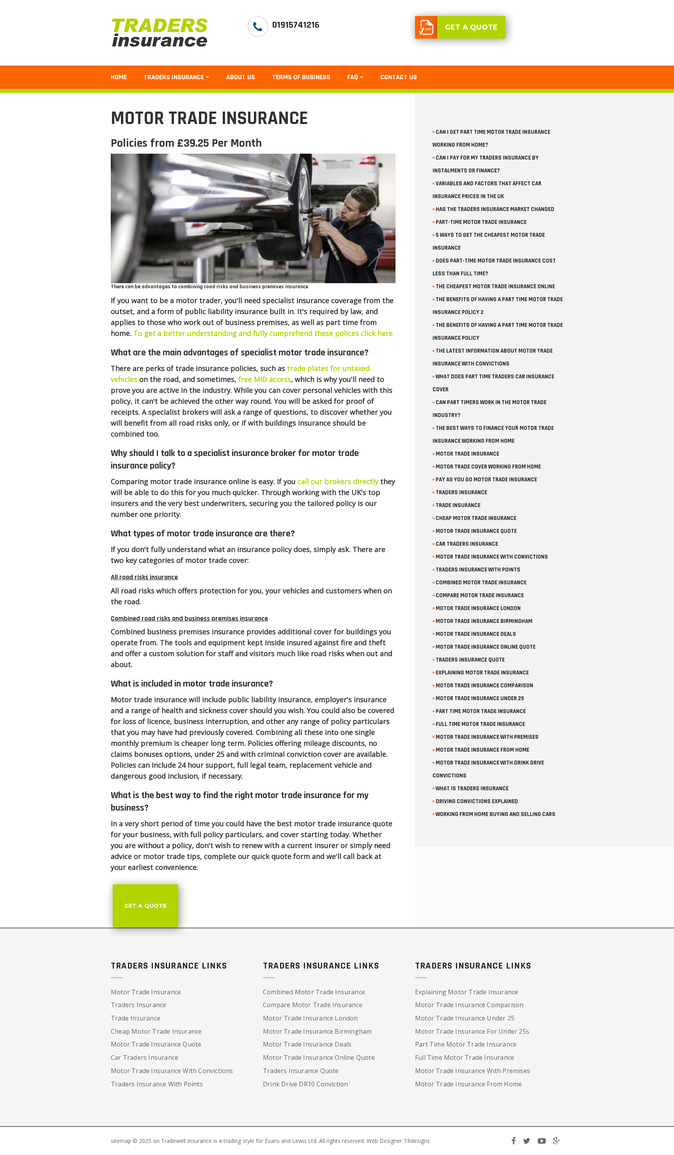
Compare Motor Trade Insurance (312, 1005)
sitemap (121, 1140)
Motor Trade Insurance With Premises (472, 1070)
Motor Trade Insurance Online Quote (319, 1057)
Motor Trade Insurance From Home (468, 1084)
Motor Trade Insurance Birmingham (317, 1031)
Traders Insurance (138, 1005)
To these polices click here (263, 333)
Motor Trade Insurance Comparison (469, 1005)
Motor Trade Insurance (146, 992)
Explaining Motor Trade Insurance (466, 992)
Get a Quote (145, 905)
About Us (240, 77)
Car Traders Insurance (144, 1057)
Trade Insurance (135, 1018)
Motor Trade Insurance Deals (307, 1044)
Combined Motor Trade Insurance (314, 992)
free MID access (264, 379)
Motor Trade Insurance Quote (156, 1044)
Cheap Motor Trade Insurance (156, 1031)
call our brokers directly (338, 481)
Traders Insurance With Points (157, 1084)
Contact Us (398, 77)
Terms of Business (301, 77)
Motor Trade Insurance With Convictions (172, 1070)
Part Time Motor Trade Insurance (465, 1044)
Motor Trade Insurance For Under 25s (472, 1031)
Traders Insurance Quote (301, 1070)
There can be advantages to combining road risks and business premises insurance (209, 286)
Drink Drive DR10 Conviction (305, 1084)
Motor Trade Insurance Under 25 (464, 1018)
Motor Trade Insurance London (310, 1018)
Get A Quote (471, 27)
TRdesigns (417, 1140)
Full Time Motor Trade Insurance (464, 1057)
